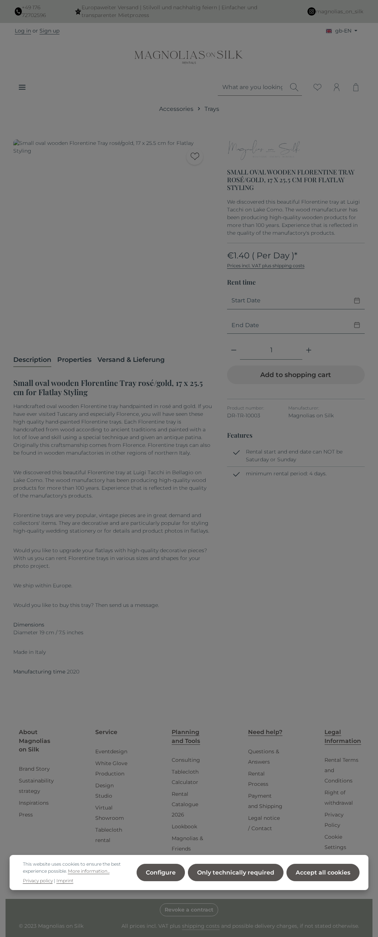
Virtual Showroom (109, 812)
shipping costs (201, 926)
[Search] (294, 87)
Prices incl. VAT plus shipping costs (266, 265)
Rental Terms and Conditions (341, 770)
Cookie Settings (335, 842)
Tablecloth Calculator (185, 776)
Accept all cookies (323, 872)
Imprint (64, 880)
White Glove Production (111, 768)
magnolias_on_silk (339, 11)
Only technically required (235, 872)
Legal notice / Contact (264, 823)
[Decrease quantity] (234, 350)
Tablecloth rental (108, 834)
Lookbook (184, 826)
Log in (23, 30)
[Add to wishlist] (194, 156)
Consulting (186, 760)
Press (26, 814)
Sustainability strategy (36, 785)
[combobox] (252, 87)
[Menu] (22, 87)
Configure (161, 872)
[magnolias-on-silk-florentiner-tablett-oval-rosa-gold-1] (112, 238)
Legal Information (342, 736)
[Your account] (337, 87)
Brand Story (34, 768)
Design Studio (104, 790)
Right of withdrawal (338, 797)
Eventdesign (111, 751)
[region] (113, 238)
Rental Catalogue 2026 (185, 804)
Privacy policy (38, 880)
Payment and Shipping (265, 800)
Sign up (49, 30)
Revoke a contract (189, 909)
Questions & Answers (263, 756)
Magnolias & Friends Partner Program (187, 854)
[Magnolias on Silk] (264, 151)
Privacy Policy (334, 819)
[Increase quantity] (309, 350)
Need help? (265, 732)
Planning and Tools (186, 736)
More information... (89, 871)
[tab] (32, 360)
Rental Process (258, 778)
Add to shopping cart (295, 374)
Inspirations (34, 802)
